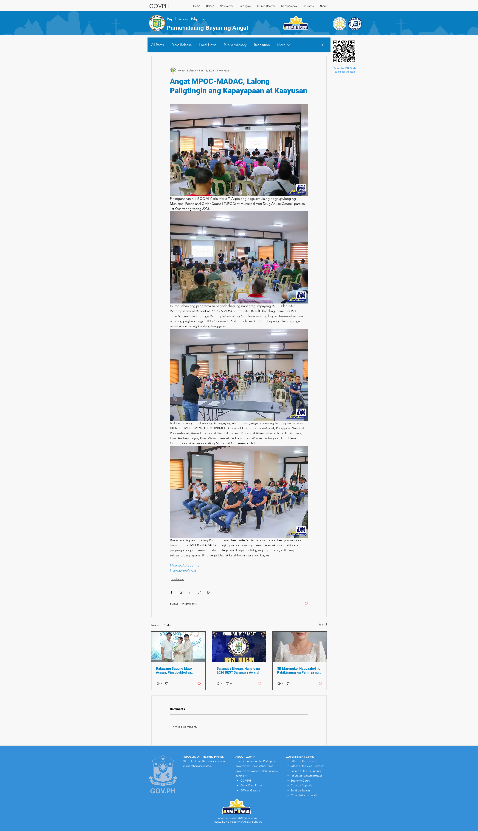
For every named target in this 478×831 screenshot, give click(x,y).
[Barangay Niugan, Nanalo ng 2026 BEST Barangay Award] (239, 647)
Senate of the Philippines (306, 771)
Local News (207, 45)
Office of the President (304, 761)
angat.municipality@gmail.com (237, 818)
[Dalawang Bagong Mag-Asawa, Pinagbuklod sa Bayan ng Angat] (178, 647)
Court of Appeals (301, 785)
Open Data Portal (251, 785)
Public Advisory (235, 45)
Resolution (262, 45)
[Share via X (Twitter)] (181, 592)
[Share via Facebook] (171, 592)
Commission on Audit (304, 795)
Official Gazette (250, 790)
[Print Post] (208, 592)
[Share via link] (199, 592)
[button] (322, 44)
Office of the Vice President (307, 766)
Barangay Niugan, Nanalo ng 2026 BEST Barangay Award (238, 670)
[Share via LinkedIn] (190, 592)
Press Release (181, 45)
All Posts (157, 45)
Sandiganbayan (300, 790)
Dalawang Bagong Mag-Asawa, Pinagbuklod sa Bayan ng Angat (174, 670)
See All (323, 624)
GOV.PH (245, 780)
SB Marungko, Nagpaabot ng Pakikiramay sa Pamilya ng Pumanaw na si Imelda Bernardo (298, 670)
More (281, 45)
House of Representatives (306, 775)
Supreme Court (300, 780)
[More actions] (306, 70)
